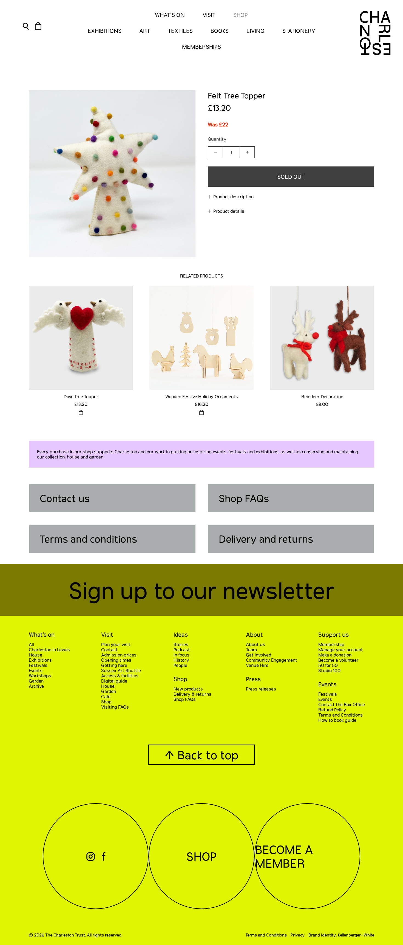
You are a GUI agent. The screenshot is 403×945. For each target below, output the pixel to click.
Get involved (258, 654)
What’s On (170, 15)
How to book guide (337, 720)
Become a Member (284, 856)
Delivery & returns (192, 694)
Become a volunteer (338, 660)
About (254, 634)
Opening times (116, 660)
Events (35, 670)
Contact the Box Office (341, 704)
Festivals (38, 665)
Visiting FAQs (115, 706)
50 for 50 (328, 665)
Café (105, 696)
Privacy (298, 934)
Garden (36, 680)
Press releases (261, 688)
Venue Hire (257, 665)
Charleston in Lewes (49, 649)
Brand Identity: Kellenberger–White (341, 934)
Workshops (40, 675)
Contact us (65, 498)
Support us (333, 634)
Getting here (114, 665)
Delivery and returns (266, 539)
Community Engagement (271, 660)
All (31, 644)
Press (253, 678)
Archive (36, 686)
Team (251, 649)
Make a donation (334, 654)
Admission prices (119, 654)
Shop (240, 15)
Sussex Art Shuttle (121, 670)
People (180, 665)
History (181, 660)
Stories (181, 644)
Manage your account (340, 649)
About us (255, 644)
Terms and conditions (88, 539)
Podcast (182, 649)
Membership (331, 644)
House (35, 654)
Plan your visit (115, 644)
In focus (181, 654)
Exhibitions (40, 660)
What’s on (42, 634)
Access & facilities (119, 675)
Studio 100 (329, 670)
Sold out (291, 176)
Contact (109, 649)
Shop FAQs (244, 498)
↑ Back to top (201, 755)
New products (188, 688)
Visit (209, 15)
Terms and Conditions (340, 714)
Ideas (181, 634)
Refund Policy (332, 709)
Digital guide (114, 680)
